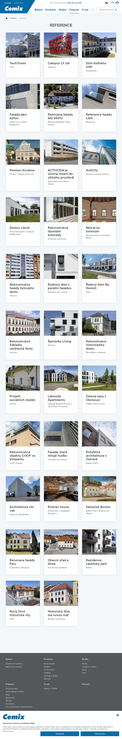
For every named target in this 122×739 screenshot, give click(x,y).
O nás (85, 9)
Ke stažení (10, 704)
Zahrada (47, 679)
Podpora (74, 9)
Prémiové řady (12, 688)
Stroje (84, 670)
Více (84, 673)
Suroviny (8, 3)
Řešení (38, 9)
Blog (8, 694)
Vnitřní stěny (49, 670)
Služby (62, 9)
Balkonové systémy (14, 666)
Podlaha (47, 673)
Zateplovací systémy (14, 663)
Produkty (50, 9)
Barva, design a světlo (15, 691)
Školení (9, 700)
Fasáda (47, 666)
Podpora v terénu (89, 666)
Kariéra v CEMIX (50, 688)
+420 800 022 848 (74, 3)
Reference (10, 697)
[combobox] (107, 10)
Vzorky (85, 663)
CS (112, 2)
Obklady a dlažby (51, 676)
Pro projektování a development (19, 706)
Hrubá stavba (49, 663)
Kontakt (86, 684)
